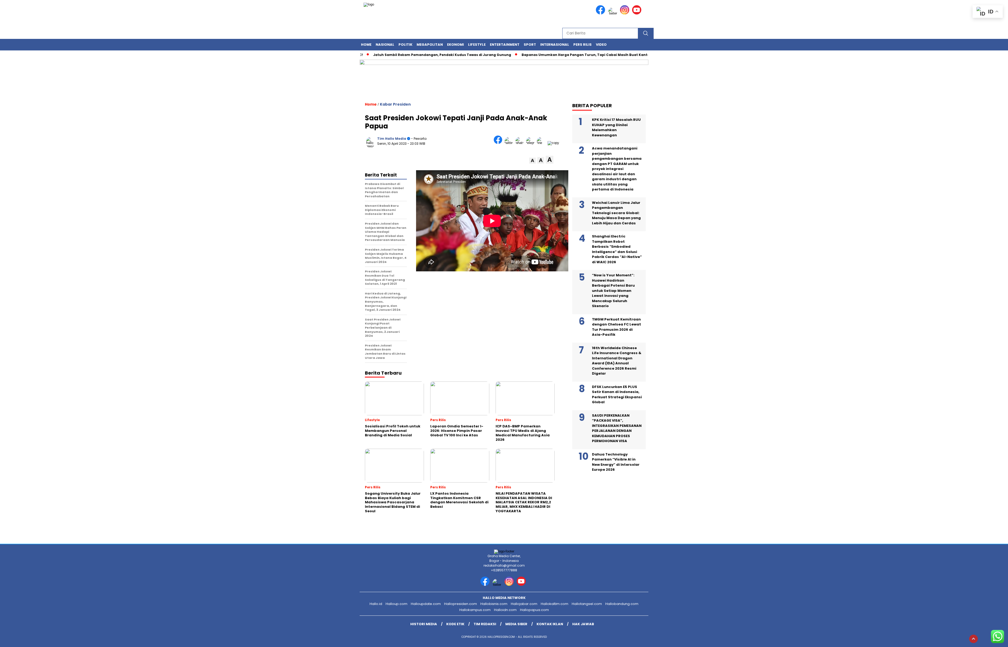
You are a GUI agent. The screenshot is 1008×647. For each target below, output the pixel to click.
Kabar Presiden (395, 104)
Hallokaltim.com (554, 603)
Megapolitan (430, 44)
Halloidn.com (505, 609)
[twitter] (613, 13)
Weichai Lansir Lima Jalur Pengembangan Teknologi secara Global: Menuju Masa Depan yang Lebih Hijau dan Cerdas (616, 213)
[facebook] (601, 13)
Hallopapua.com (534, 609)
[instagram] (625, 13)
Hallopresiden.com (460, 603)
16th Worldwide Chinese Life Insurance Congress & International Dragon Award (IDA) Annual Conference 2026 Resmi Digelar (616, 360)
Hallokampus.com (475, 609)
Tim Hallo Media (391, 138)
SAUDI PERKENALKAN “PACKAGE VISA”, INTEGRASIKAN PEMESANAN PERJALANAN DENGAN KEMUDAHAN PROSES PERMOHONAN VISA (617, 428)
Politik (405, 44)
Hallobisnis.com (493, 603)
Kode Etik (455, 624)
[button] (532, 161)
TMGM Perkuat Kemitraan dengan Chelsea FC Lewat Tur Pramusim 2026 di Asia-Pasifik (616, 327)
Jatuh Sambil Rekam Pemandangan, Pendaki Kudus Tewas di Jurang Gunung (420, 55)
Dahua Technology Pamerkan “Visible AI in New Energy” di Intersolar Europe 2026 (615, 462)
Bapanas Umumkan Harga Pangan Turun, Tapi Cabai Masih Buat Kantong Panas (571, 55)
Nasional (385, 44)
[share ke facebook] (499, 143)
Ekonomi (455, 44)
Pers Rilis (582, 44)
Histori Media (423, 624)
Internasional (554, 44)
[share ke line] (542, 143)
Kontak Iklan (550, 624)
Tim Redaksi (485, 624)
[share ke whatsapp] (520, 143)
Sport (530, 44)
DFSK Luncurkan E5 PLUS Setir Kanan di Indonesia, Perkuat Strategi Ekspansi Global (617, 394)
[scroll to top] (973, 638)
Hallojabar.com (524, 603)
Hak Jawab (583, 624)
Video (601, 44)
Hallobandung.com (621, 603)
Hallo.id (376, 603)
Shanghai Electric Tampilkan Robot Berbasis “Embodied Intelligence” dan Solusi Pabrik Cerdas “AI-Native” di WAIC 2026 (617, 249)
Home (366, 44)
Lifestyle (477, 44)
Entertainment (504, 44)
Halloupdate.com (426, 603)
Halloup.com (396, 603)
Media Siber (516, 624)
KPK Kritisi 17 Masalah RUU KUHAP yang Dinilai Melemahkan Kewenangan (616, 127)
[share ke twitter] (510, 143)
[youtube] (637, 13)
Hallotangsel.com (587, 603)
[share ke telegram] (531, 143)
